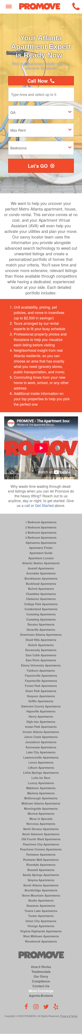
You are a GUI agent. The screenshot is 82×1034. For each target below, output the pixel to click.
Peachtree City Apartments (41, 844)
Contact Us (40, 986)
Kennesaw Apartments (41, 747)
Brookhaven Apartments (41, 578)
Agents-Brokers (41, 995)
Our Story (41, 976)
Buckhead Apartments (41, 584)
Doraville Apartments (41, 630)
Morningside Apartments (41, 809)
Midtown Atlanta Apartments (40, 803)
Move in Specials (41, 819)
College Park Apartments (41, 604)
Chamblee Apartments (41, 594)
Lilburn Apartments (41, 768)
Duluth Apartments (41, 645)
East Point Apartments (41, 660)
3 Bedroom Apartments (41, 532)
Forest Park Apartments (41, 686)
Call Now (37, 80)
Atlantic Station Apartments (41, 563)
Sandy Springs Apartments (41, 875)
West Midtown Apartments (41, 936)
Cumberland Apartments (41, 609)
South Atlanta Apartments (41, 885)
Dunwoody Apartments (41, 650)
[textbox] (42, 94)
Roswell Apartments (41, 870)
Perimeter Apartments (41, 854)
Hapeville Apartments (41, 711)
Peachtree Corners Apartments (41, 849)
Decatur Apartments (41, 624)
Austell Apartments (41, 568)
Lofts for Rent (40, 778)
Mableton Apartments (41, 788)
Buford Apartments (41, 589)
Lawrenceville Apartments (41, 757)
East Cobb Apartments (41, 655)
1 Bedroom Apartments (41, 522)
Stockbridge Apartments (41, 890)
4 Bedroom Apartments (41, 537)
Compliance (41, 981)
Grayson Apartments (41, 696)
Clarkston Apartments (41, 599)
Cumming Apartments (41, 614)
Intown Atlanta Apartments (41, 732)
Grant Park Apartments (40, 691)
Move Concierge (41, 990)
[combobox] (42, 94)
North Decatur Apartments (41, 829)
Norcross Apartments (40, 824)
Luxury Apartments (41, 783)
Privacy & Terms (68, 1016)
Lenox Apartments (41, 762)
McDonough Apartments (41, 798)
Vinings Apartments (40, 926)
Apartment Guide (41, 553)
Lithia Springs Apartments (41, 773)
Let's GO (38, 165)
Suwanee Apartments (40, 906)
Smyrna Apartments (41, 880)
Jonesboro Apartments (41, 742)
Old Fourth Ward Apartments (41, 839)
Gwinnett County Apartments (41, 706)
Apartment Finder (41, 548)
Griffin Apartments (40, 701)
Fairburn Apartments (41, 670)
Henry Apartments (41, 716)
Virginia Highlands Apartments (41, 931)
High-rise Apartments (40, 722)
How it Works (41, 966)
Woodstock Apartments (41, 941)
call (27, 505)
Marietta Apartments (41, 793)
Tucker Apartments (41, 916)
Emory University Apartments (41, 665)
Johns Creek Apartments (41, 737)
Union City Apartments (40, 921)
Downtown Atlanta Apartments (41, 635)
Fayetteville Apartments (41, 675)
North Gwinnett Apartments (41, 834)
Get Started (44, 505)
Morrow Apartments (41, 813)
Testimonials (41, 971)
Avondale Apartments (41, 573)
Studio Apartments (41, 900)
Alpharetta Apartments (41, 543)
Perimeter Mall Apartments (41, 860)
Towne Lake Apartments (40, 911)
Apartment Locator (41, 558)
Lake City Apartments (41, 752)
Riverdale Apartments (41, 865)
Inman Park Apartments (41, 727)
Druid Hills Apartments (41, 640)
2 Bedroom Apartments (41, 527)
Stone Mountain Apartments (41, 895)
